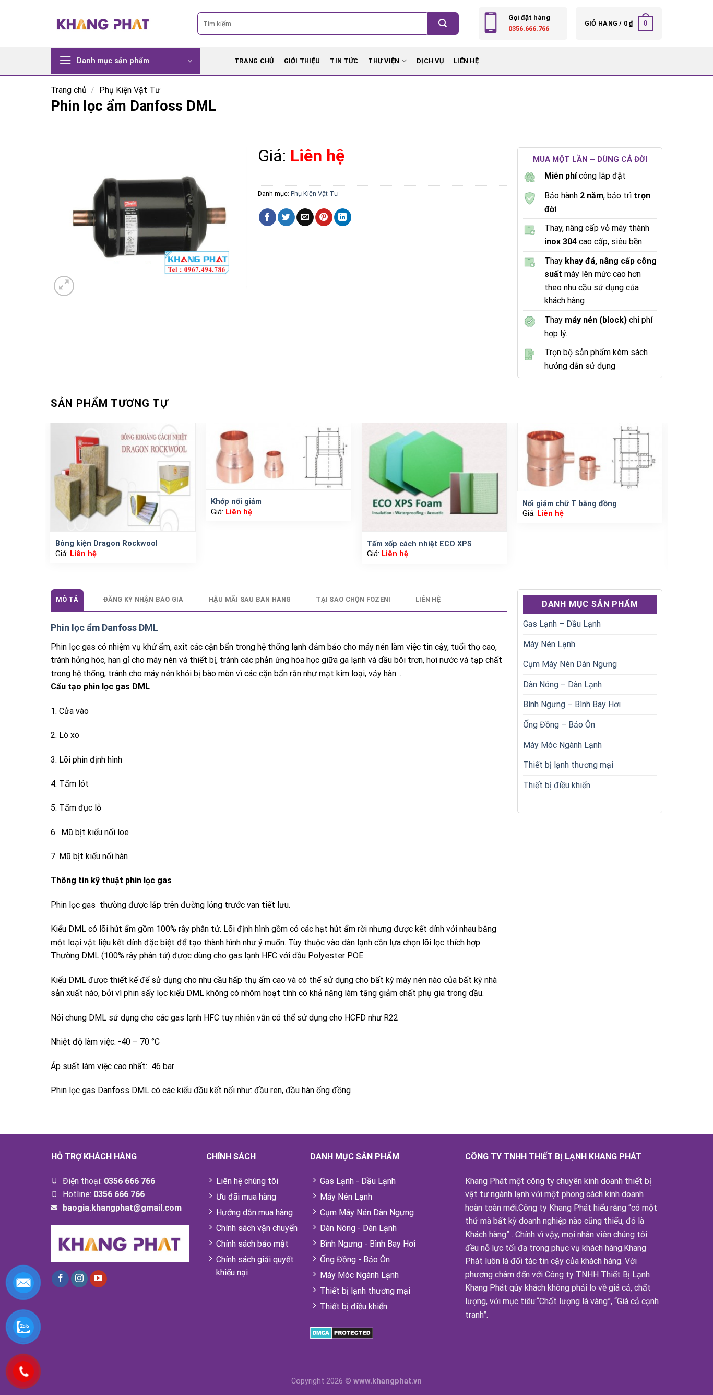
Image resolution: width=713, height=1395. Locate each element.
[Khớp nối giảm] (278, 456)
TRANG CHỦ (254, 61)
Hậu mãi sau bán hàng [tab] (250, 599)
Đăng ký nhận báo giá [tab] (143, 599)
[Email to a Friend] (305, 217)
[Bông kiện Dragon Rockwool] (123, 477)
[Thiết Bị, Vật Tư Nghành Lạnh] (103, 23)
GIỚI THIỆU (302, 61)
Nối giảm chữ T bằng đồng (569, 503)
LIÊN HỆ (466, 61)
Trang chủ (69, 90)
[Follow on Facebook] (60, 1279)
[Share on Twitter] (286, 217)
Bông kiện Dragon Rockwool (106, 543)
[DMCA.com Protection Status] (341, 1333)
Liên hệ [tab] (428, 599)
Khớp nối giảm (236, 501)
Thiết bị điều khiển (556, 785)
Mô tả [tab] (67, 599)
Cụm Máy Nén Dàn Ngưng (570, 664)
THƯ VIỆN (383, 61)
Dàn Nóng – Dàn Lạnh (562, 684)
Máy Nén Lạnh (549, 644)
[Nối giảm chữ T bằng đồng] (590, 457)
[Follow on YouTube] (98, 1279)
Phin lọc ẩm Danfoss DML (104, 627)
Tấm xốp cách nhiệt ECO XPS (419, 544)
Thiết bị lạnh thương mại (568, 765)
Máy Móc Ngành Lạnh (562, 745)
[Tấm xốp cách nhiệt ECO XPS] (434, 477)
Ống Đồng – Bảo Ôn (559, 725)
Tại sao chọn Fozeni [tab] (353, 599)
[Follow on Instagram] (79, 1279)
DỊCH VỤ (430, 61)
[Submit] (443, 23)
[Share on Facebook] (267, 217)
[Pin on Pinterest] (323, 217)
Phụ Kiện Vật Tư (129, 90)
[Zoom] (64, 286)
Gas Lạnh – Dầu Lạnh (562, 624)
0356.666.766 (528, 28)
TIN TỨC (344, 61)
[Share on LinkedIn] (342, 217)
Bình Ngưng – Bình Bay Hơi (572, 704)
